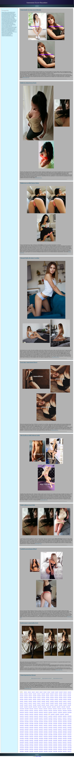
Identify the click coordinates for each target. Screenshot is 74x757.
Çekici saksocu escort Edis (27, 505)
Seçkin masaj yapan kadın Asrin (29, 623)
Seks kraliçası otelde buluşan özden (30, 435)
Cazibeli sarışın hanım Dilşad (28, 549)
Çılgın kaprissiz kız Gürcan (28, 675)
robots (37, 756)
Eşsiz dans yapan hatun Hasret (28, 362)
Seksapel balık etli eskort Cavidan (29, 258)
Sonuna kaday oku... (26, 77)
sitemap (39, 756)
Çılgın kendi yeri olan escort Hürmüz (30, 10)
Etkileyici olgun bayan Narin (28, 82)
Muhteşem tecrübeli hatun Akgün (29, 183)
